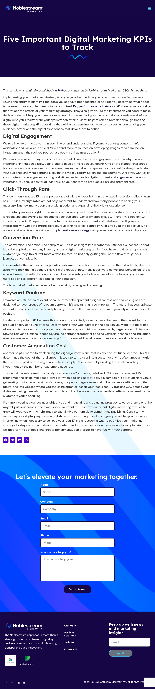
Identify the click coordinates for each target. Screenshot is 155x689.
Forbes (62, 90)
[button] (149, 8)
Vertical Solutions (70, 634)
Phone (44, 535)
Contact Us (71, 649)
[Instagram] (18, 683)
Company (46, 501)
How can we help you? (56, 552)
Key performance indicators (92, 106)
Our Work (70, 625)
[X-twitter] (24, 683)
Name (44, 484)
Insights (69, 642)
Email (44, 518)
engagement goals (130, 177)
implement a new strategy (71, 230)
